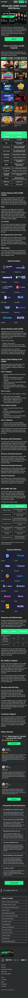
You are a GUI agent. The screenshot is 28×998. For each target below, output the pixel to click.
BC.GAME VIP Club (6, 921)
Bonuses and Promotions (8, 918)
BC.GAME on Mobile (7, 930)
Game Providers (6, 910)
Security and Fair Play (7, 932)
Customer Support (6, 935)
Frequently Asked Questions (8, 941)
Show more (14, 799)
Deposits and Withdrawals (8, 927)
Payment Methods (6, 924)
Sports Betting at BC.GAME (8, 913)
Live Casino (9, 58)
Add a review (14, 743)
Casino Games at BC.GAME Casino (10, 907)
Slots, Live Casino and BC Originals (10, 902)
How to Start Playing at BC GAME (10, 915)
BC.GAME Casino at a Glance (9, 904)
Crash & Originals (16, 58)
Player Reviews (5, 938)
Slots (23, 58)
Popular (3, 58)
